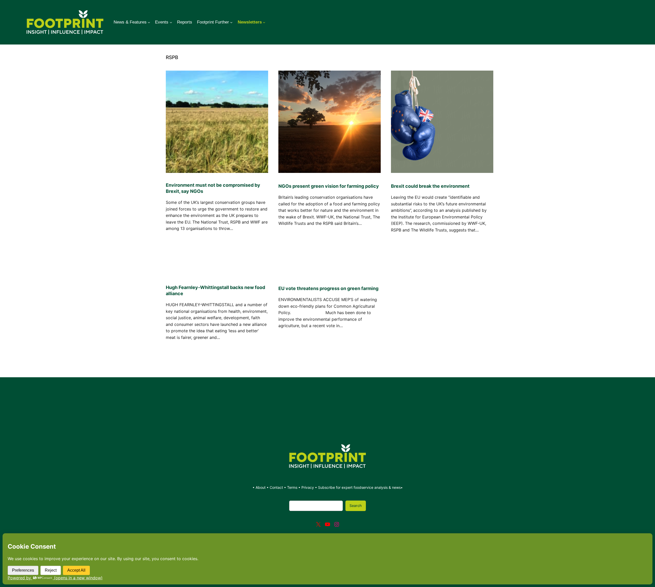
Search (356, 505)
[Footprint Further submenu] (231, 22)
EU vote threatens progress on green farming (328, 288)
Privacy (307, 487)
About (261, 487)
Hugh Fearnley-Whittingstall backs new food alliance (215, 290)
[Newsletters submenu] (264, 22)
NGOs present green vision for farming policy (328, 186)
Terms (292, 487)
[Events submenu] (171, 22)
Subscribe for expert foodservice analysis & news (359, 487)
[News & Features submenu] (149, 22)
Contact (277, 487)
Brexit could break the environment (430, 186)
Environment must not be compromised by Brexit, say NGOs (213, 188)
